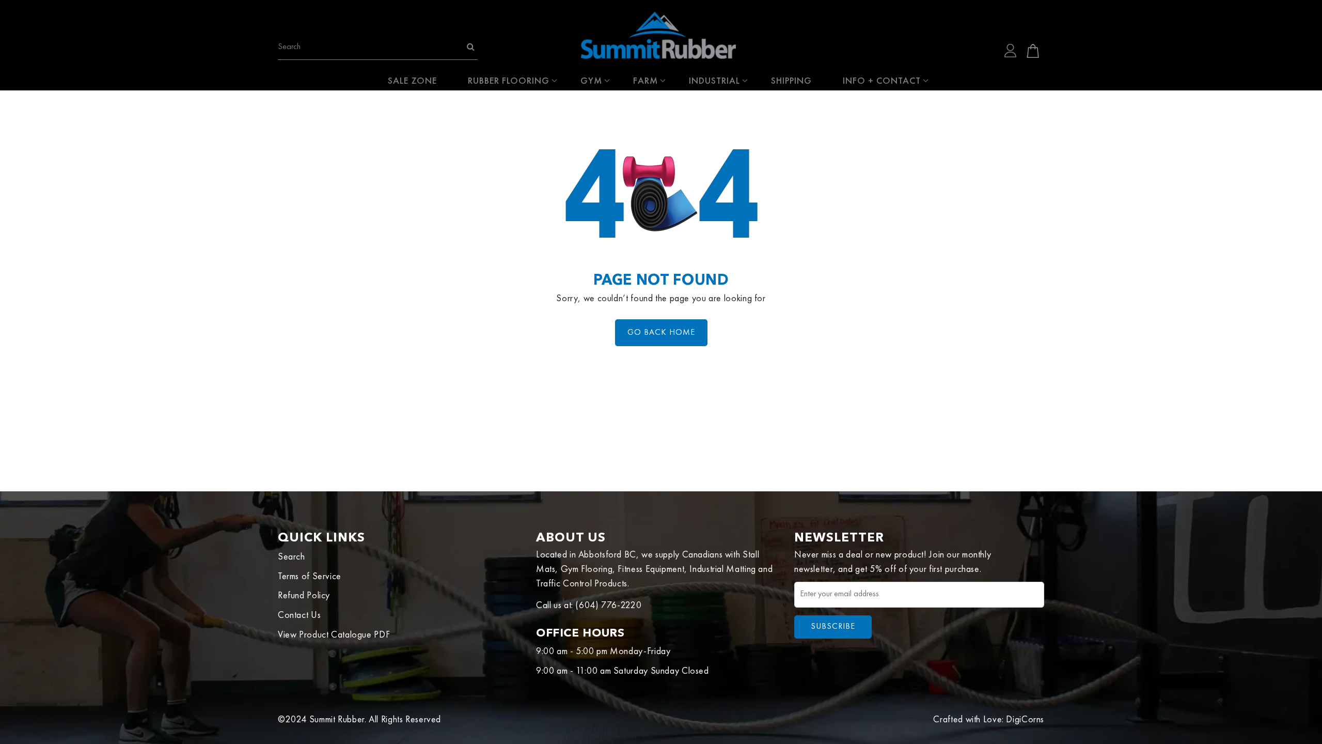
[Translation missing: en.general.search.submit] (471, 47)
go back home (661, 333)
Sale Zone (412, 80)
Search (291, 557)
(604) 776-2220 (608, 605)
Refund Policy (304, 595)
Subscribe (833, 627)
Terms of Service (309, 576)
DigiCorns (1025, 719)
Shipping (791, 80)
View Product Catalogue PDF (334, 635)
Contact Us (299, 615)
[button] (1033, 50)
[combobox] (378, 46)
